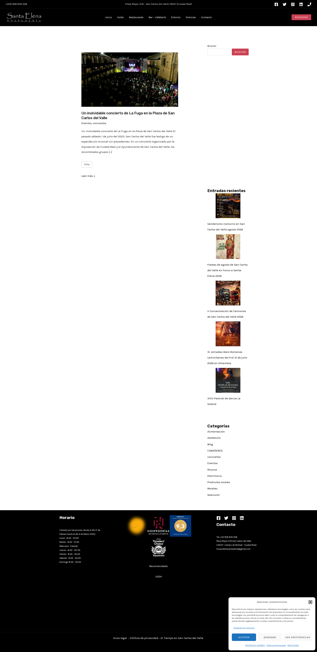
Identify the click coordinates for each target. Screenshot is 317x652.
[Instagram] (293, 4)
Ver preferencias (297, 637)
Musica (212, 469)
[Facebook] (276, 4)
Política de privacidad (144, 638)
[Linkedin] (301, 4)
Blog (210, 444)
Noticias (191, 17)
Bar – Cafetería (157, 17)
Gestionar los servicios (244, 628)
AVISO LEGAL (293, 645)
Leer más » (88, 176)
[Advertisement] (228, 121)
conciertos (99, 123)
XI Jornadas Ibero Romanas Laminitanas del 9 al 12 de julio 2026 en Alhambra (227, 357)
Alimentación (216, 431)
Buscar (211, 45)
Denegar (270, 637)
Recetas (212, 488)
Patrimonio (214, 475)
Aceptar (243, 637)
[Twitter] (284, 4)
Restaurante (136, 17)
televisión (213, 494)
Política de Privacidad (276, 645)
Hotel (120, 17)
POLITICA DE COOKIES (255, 645)
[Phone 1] (309, 4)
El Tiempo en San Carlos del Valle (182, 638)
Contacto (206, 17)
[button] (310, 602)
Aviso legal (120, 638)
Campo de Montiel (233, 545)
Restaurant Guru (158, 571)
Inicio (108, 17)
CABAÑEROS (215, 450)
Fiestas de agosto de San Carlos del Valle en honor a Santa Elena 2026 (227, 270)
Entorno (175, 17)
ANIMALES (214, 437)
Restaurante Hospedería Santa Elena (158, 560)
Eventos (86, 123)
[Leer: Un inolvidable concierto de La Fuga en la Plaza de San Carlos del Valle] (129, 79)
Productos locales (218, 482)
